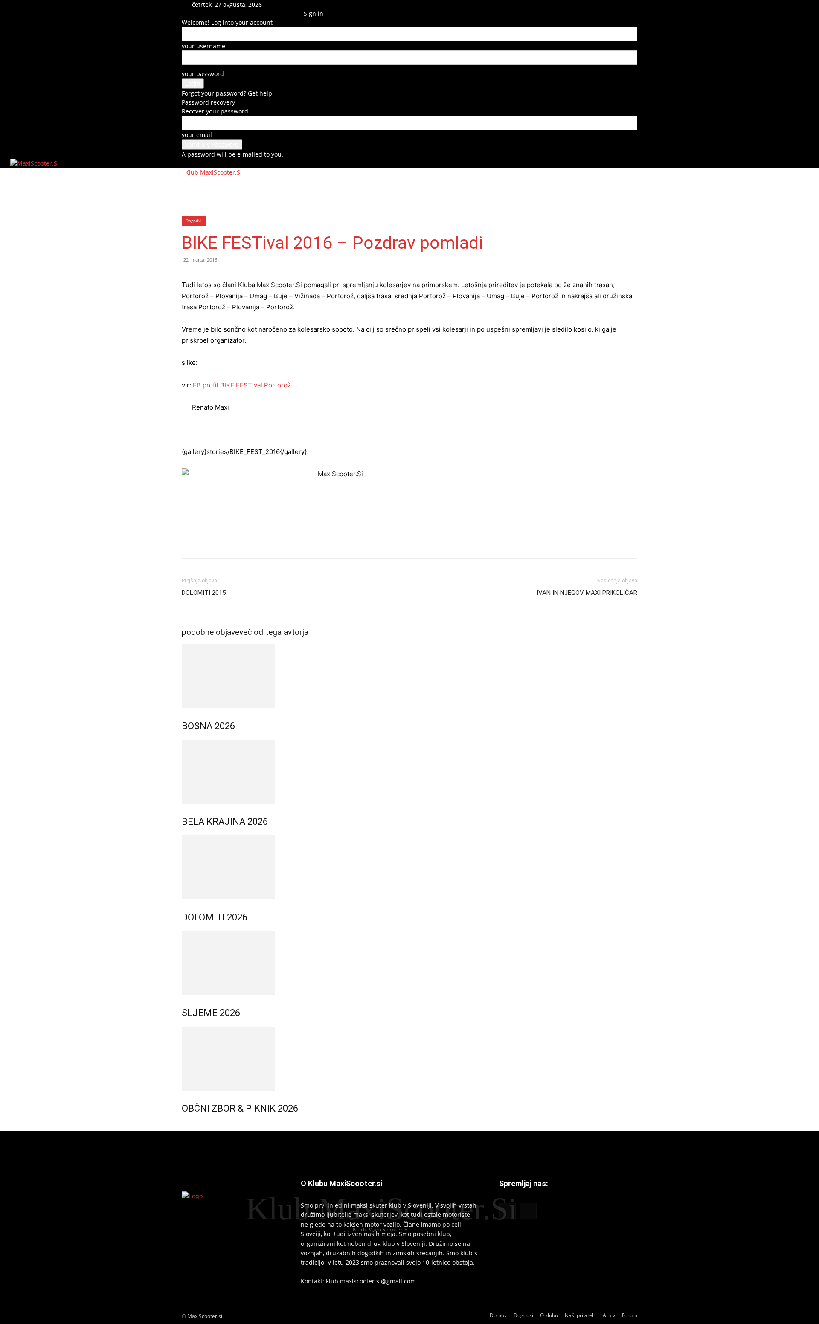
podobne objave (210, 632)
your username (203, 46)
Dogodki (237, 187)
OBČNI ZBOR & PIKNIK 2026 (240, 1108)
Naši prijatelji (325, 187)
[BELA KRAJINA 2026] (409, 772)
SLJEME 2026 (211, 1012)
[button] (284, 4)
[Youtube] (291, 13)
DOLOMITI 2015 (204, 593)
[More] (249, 540)
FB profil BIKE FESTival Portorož (242, 385)
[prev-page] (184, 1126)
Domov (199, 187)
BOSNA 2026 (208, 726)
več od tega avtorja (273, 632)
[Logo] (182, 172)
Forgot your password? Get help (227, 93)
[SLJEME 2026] (409, 963)
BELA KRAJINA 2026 (225, 821)
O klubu (276, 187)
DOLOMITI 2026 (214, 917)
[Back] (306, 4)
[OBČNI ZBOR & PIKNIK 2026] (409, 1059)
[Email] (229, 540)
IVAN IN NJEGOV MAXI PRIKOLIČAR (587, 593)
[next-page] (188, 1126)
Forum (402, 187)
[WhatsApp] (209, 540)
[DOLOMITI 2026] (409, 867)
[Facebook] (285, 13)
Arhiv (369, 187)
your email (197, 135)
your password (203, 74)
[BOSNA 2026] (409, 676)
